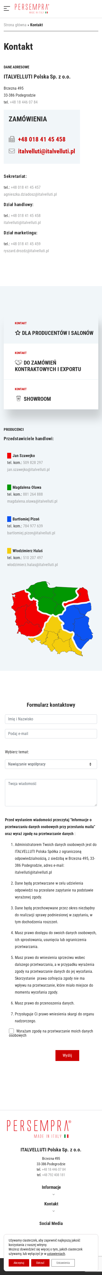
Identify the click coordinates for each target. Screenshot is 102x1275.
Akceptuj (19, 1263)
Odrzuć (40, 1263)
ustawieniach (56, 1254)
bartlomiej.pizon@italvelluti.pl (31, 533)
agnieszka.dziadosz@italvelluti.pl (30, 194)
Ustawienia (63, 1263)
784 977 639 (33, 526)
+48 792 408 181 (53, 1175)
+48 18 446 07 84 (24, 102)
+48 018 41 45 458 (42, 139)
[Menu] (7, 8)
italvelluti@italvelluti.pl (46, 151)
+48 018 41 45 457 (26, 187)
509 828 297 (33, 462)
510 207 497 (33, 557)
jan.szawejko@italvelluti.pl (28, 469)
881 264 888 (33, 494)
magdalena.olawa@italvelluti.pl (32, 501)
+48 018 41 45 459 (26, 244)
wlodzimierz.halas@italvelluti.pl (32, 564)
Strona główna (15, 25)
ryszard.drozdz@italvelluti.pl (26, 250)
